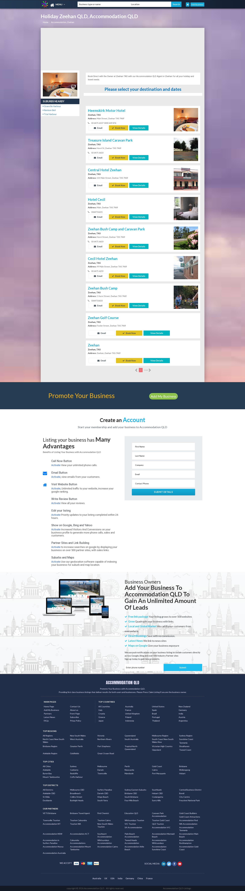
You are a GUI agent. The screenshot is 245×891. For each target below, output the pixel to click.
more (146, 370)
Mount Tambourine (51, 777)
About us (74, 710)
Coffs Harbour (76, 777)
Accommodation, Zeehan (62, 22)
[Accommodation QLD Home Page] (187, 4)
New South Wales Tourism (105, 825)
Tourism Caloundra (78, 820)
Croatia (101, 713)
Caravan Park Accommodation (159, 814)
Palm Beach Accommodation (132, 835)
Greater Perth (76, 746)
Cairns (155, 770)
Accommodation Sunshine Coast (159, 848)
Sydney (73, 766)
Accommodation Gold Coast (188, 848)
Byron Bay (47, 773)
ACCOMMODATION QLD (122, 683)
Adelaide (47, 770)
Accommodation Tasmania (186, 828)
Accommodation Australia (54, 853)
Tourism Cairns (104, 820)
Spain (154, 710)
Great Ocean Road (105, 753)
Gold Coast (157, 766)
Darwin (100, 770)
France (128, 710)
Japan (101, 720)
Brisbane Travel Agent (80, 813)
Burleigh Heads (77, 800)
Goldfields (74, 753)
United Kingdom (132, 713)
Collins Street (76, 797)
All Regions (48, 735)
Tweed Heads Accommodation (132, 841)
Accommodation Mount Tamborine (80, 848)
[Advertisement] (122, 49)
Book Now (120, 128)
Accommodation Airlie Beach (134, 848)
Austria (182, 717)
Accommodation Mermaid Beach (163, 835)
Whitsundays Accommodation (104, 841)
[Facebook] (174, 863)
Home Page (49, 706)
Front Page (75, 713)
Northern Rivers (104, 739)
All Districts (48, 790)
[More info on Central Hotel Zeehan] (186, 178)
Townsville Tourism (51, 820)
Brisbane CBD (131, 793)
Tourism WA (75, 824)
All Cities (47, 766)
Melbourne (102, 766)
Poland (128, 717)
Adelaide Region (50, 753)
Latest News (49, 717)
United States (158, 706)
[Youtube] (180, 863)
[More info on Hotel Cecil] (186, 208)
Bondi (181, 793)
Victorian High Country (162, 746)
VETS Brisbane (49, 813)
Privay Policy (75, 720)
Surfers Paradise (104, 790)
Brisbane (183, 766)
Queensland (130, 735)
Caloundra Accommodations (77, 841)
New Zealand (184, 706)
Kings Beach (102, 797)
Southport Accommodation (104, 835)
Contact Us (75, 706)
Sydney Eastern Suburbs (135, 790)
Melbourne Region (160, 735)
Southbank (157, 790)
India (181, 713)
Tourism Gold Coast (161, 820)
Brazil (154, 713)
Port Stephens (103, 746)
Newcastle (129, 770)
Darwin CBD (102, 793)
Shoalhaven (184, 746)
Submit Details (163, 492)
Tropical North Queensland (131, 747)
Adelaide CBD (49, 793)
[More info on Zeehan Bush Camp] (186, 297)
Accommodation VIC (161, 827)
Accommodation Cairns (107, 846)
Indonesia (129, 720)
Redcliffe (74, 773)
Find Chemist (103, 813)
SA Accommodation (133, 827)
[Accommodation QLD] (56, 5)
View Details (139, 128)
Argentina (183, 720)
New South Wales (78, 735)
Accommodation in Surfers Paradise (51, 841)
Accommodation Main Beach (188, 835)
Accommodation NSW (52, 834)
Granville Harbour (52, 106)
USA (112, 878)
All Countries (104, 706)
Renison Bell (50, 110)
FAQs (46, 720)
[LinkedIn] (163, 863)
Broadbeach (75, 793)
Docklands (47, 800)
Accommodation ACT (79, 834)
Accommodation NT (52, 824)
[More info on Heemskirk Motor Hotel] (186, 119)
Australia (129, 706)
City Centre (184, 797)
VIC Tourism (130, 824)
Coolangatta (157, 797)
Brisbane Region (50, 746)
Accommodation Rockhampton (186, 841)
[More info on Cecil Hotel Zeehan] (186, 267)
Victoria (100, 735)
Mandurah (129, 773)
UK (105, 878)
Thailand (156, 720)
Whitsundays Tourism (134, 820)
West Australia (76, 739)
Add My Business (163, 396)
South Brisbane (131, 797)
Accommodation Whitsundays (159, 841)
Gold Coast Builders (188, 813)
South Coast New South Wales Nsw (163, 740)
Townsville (102, 773)
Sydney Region (185, 735)
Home (45, 22)
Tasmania (183, 743)
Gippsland (156, 750)
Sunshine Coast (186, 739)
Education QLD (131, 813)
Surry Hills (156, 800)
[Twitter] (169, 863)
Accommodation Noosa (53, 846)
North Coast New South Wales (53, 740)
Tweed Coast (185, 750)
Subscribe (74, 717)
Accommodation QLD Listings (177, 888)
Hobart (182, 773)
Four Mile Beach (132, 800)
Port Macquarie (159, 773)
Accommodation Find (188, 820)
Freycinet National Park (189, 800)
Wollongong (184, 770)
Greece (101, 717)
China (140, 878)
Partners (48, 713)
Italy (100, 710)
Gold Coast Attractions (189, 817)
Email (99, 128)
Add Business (197, 4)
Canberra (74, 770)
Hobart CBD (157, 793)
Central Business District (190, 790)
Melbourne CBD (77, 790)
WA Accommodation (188, 824)
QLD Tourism (158, 824)
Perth (127, 766)
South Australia (131, 739)
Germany (183, 710)
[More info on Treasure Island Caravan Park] (186, 149)
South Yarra (102, 800)
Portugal (156, 717)
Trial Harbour (50, 114)
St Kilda (46, 797)
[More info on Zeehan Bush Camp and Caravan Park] (186, 238)
